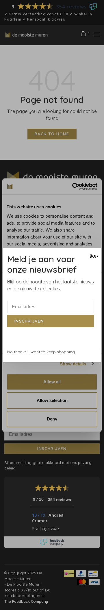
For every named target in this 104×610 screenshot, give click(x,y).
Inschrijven (29, 321)
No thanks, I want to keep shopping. (41, 351)
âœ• (93, 256)
